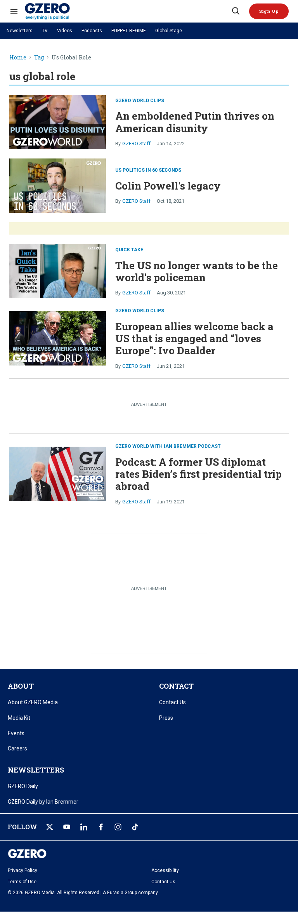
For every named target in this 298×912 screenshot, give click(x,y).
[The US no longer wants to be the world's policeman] (57, 270)
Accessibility (165, 870)
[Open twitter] (49, 826)
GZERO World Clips (139, 100)
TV (45, 30)
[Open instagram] (118, 826)
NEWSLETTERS (36, 770)
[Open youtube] (66, 826)
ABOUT (21, 686)
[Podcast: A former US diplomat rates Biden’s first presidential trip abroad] (57, 473)
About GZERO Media (33, 702)
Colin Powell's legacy (168, 185)
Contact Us (172, 702)
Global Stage (168, 30)
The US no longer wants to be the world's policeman (196, 271)
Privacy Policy (22, 870)
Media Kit (19, 718)
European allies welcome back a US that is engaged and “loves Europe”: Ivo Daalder (194, 338)
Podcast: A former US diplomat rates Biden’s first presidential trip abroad (198, 474)
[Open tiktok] (135, 826)
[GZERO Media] (127, 11)
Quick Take (129, 249)
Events (16, 733)
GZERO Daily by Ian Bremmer (43, 802)
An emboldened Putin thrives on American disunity (194, 121)
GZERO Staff (136, 143)
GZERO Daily (23, 786)
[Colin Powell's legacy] (57, 185)
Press (166, 718)
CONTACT (176, 686)
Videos (64, 30)
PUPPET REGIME (128, 30)
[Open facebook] (100, 826)
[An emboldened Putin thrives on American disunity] (57, 121)
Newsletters (20, 30)
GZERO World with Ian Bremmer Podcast (168, 446)
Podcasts (91, 30)
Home (17, 57)
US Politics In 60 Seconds (148, 170)
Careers (17, 748)
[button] (269, 11)
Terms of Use (22, 881)
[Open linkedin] (83, 826)
